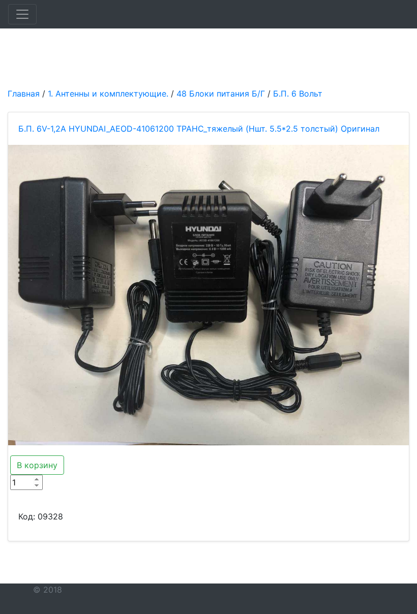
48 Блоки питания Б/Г (220, 93)
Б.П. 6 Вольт (297, 93)
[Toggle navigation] (22, 14)
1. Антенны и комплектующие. (108, 93)
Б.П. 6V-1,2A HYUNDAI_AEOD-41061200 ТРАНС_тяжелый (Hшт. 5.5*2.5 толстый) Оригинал (198, 129)
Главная (24, 93)
